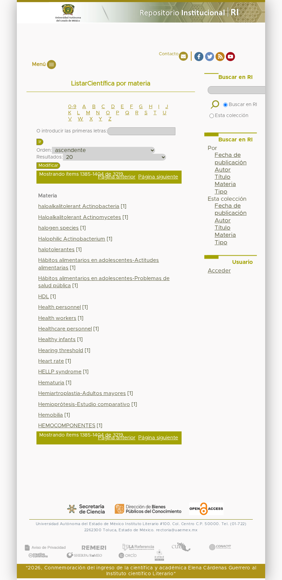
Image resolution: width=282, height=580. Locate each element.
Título (222, 177)
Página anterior (116, 176)
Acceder (219, 271)
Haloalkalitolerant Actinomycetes (79, 217)
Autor (223, 170)
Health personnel (59, 307)
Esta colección (231, 115)
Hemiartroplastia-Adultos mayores (82, 393)
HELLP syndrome (60, 371)
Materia (225, 184)
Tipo (221, 192)
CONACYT (219, 540)
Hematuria (51, 382)
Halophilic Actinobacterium (71, 239)
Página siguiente (158, 176)
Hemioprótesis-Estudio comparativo (84, 404)
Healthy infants (57, 339)
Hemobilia (50, 415)
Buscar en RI (243, 104)
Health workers (57, 318)
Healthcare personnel (65, 329)
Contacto (168, 54)
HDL (43, 296)
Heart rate (51, 361)
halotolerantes (56, 249)
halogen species (58, 228)
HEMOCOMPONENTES (66, 425)
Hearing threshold (60, 350)
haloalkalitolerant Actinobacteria (78, 206)
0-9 (72, 106)
